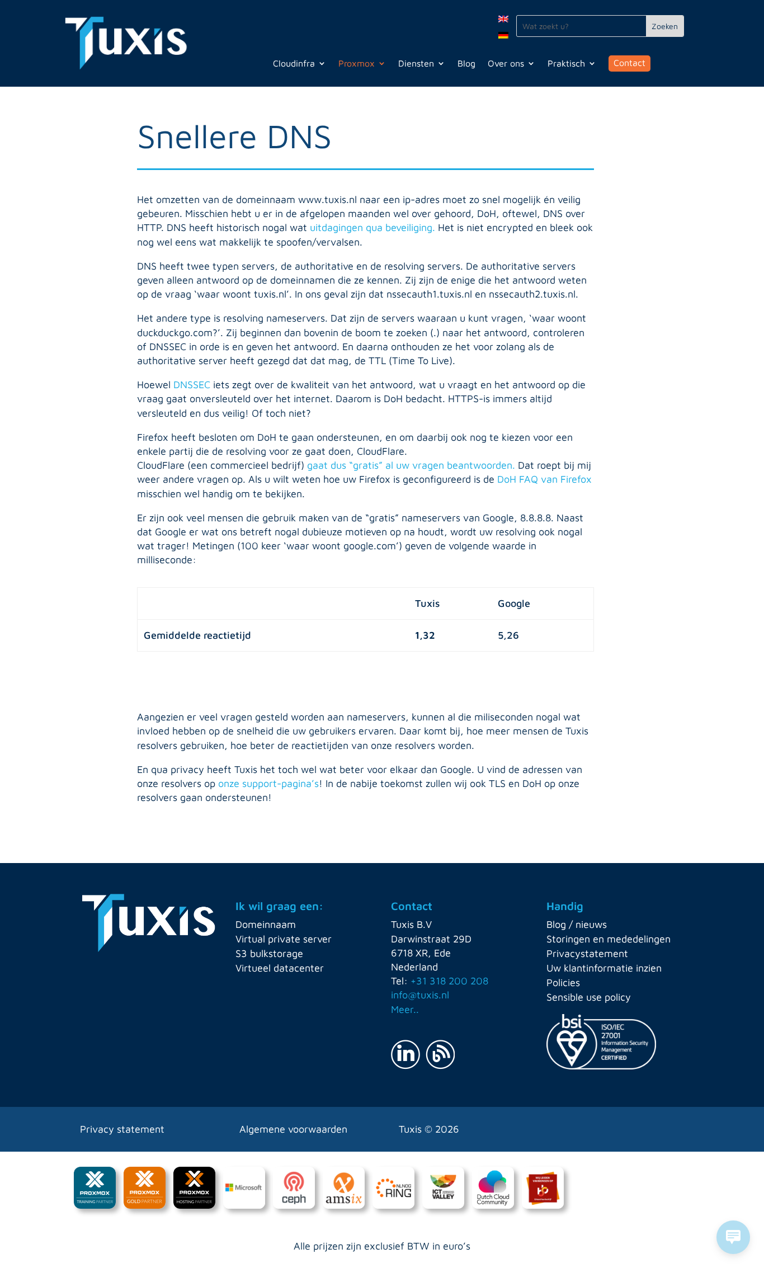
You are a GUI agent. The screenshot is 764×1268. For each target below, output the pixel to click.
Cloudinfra (294, 63)
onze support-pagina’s (268, 783)
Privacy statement (122, 1129)
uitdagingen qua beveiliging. (372, 227)
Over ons (506, 63)
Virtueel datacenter (279, 968)
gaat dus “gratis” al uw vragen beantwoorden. (411, 465)
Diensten (416, 63)
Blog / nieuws (576, 924)
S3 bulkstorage (269, 953)
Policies (563, 982)
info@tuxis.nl (420, 995)
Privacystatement (587, 953)
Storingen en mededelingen (608, 939)
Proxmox (356, 63)
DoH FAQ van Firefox (544, 479)
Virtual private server (283, 939)
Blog (466, 63)
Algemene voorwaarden (293, 1129)
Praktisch (566, 63)
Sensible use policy (588, 997)
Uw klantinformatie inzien (604, 968)
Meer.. (405, 1009)
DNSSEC (193, 384)
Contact (629, 63)
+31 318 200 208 (449, 981)
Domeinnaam (265, 924)
